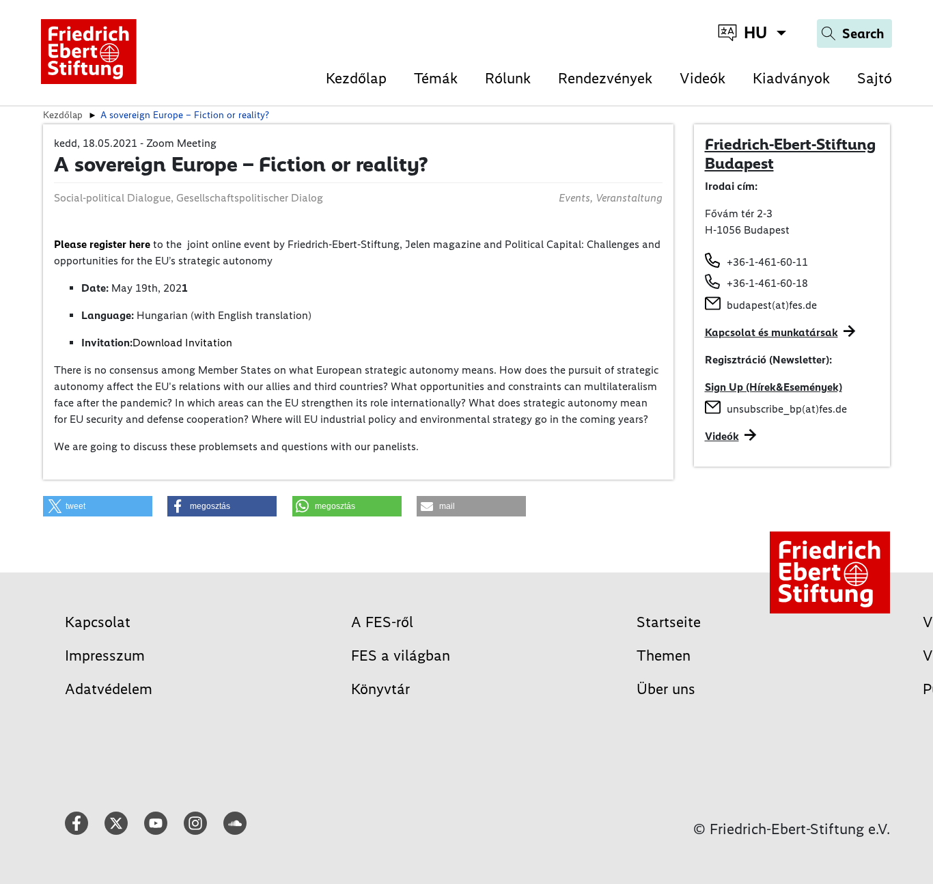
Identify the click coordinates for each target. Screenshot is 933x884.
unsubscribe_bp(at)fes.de (787, 408)
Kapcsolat (97, 622)
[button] (97, 506)
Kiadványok (791, 78)
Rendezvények (605, 78)
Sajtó (874, 78)
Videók (702, 78)
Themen (664, 655)
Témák (436, 78)
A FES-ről (382, 622)
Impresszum (105, 655)
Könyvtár (380, 689)
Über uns (666, 689)
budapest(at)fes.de (772, 305)
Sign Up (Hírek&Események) (773, 387)
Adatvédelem (108, 689)
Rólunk (508, 78)
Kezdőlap (356, 78)
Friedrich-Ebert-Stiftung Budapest (790, 154)
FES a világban (400, 655)
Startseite (669, 622)
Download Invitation (182, 342)
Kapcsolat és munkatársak (771, 332)
